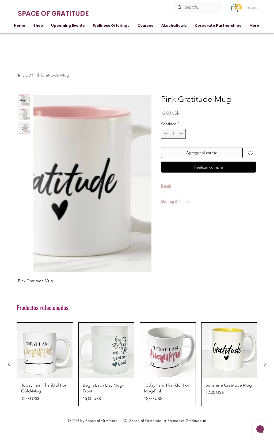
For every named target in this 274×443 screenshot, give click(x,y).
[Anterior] (9, 364)
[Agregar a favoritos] (250, 153)
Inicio (23, 75)
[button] (234, 8)
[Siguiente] (265, 364)
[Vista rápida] (45, 350)
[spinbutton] (173, 133)
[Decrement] (165, 133)
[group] (137, 364)
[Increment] (181, 133)
